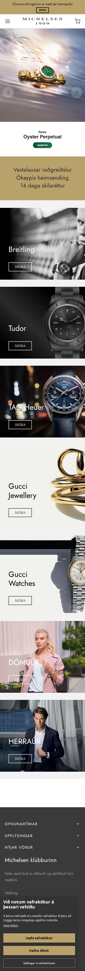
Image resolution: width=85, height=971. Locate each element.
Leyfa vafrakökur (39, 938)
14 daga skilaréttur (42, 186)
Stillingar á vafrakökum (39, 963)
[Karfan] (77, 21)
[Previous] (8, 92)
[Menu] (7, 21)
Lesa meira (10, 925)
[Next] (76, 92)
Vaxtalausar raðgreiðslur (42, 170)
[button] (20, 266)
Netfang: (12, 893)
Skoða (43, 10)
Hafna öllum (39, 950)
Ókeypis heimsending (42, 178)
